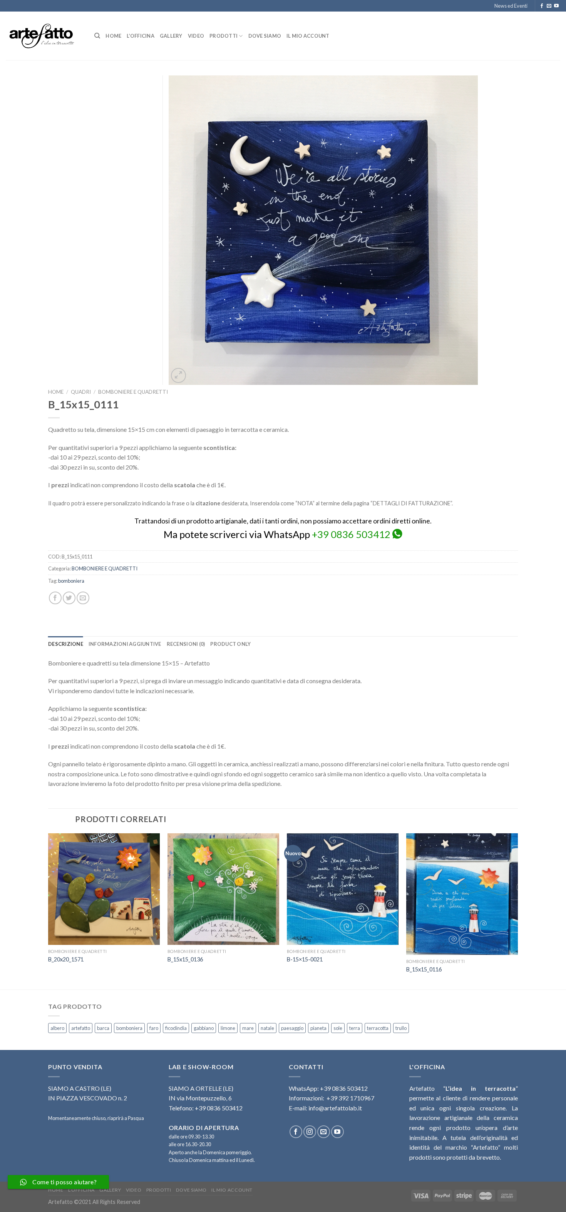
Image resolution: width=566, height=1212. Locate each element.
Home (113, 36)
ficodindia (176, 1028)
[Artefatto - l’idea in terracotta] (44, 35)
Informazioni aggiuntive (125, 644)
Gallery (171, 36)
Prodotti (223, 36)
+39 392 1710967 (350, 1098)
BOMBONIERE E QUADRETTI (133, 392)
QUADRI (81, 392)
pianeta (318, 1028)
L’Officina (140, 36)
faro (153, 1028)
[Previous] (48, 911)
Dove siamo (264, 36)
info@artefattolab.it (335, 1108)
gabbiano (204, 1028)
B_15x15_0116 (424, 969)
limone (228, 1028)
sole (337, 1028)
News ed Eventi (510, 6)
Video (196, 36)
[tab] (65, 644)
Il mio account (308, 36)
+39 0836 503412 (351, 534)
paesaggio (292, 1028)
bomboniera (71, 581)
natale (267, 1028)
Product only (230, 644)
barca (103, 1028)
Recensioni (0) (186, 644)
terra (354, 1028)
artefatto (80, 1028)
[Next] (517, 911)
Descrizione (65, 644)
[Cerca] (97, 35)
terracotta (377, 1028)
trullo (401, 1028)
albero (57, 1028)
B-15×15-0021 (305, 959)
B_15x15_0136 (185, 959)
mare (248, 1028)
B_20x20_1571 (66, 959)
